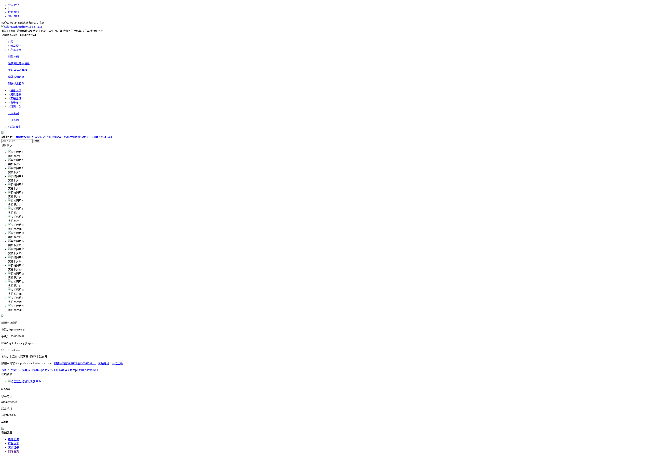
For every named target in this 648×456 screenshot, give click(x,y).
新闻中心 (15, 106)
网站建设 (103, 363)
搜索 (37, 141)
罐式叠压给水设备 (19, 63)
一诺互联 (117, 363)
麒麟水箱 (13, 56)
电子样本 (15, 102)
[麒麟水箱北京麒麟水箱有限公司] (21, 26)
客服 (38, 381)
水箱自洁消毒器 (17, 70)
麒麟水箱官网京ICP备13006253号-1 (75, 363)
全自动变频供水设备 (49, 137)
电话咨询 (13, 439)
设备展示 (15, 90)
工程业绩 (15, 98)
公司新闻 (13, 113)
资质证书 (15, 94)
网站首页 (13, 451)
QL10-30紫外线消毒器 (99, 137)
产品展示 (15, 49)
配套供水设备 (16, 83)
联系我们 (13, 12)
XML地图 (14, 16)
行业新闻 (13, 120)
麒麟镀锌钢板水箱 (26, 137)
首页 (11, 41)
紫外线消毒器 (16, 76)
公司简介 (13, 5)
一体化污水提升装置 (73, 137)
